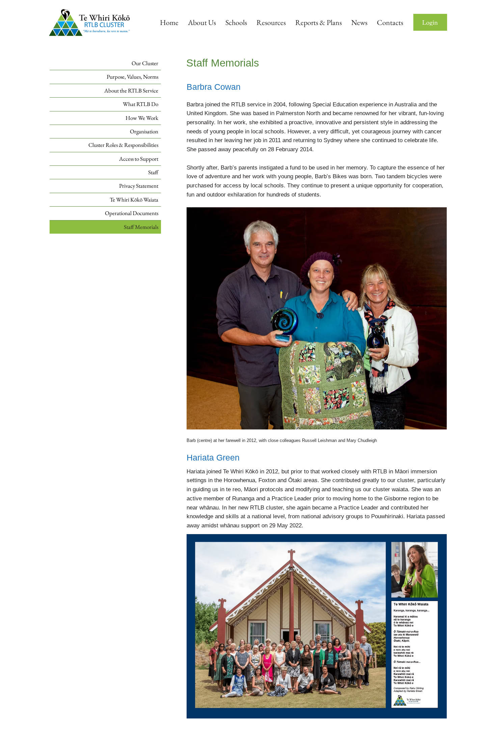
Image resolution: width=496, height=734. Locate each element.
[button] (430, 22)
